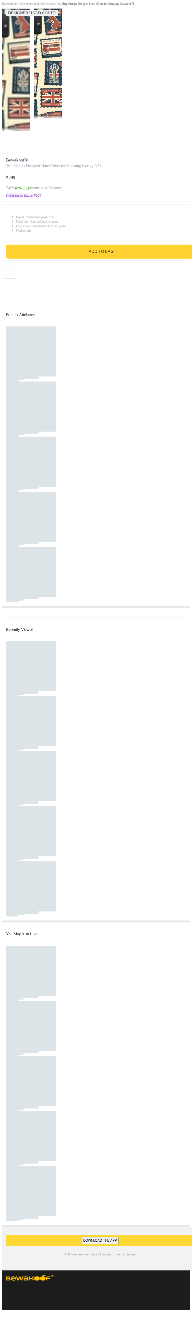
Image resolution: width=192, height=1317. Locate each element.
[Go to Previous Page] (6, 10)
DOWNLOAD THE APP (100, 1240)
